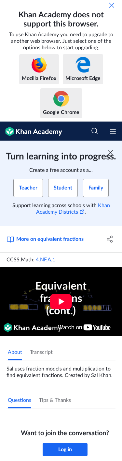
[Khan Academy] (31, 131)
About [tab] (15, 352)
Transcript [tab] (41, 352)
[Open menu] (113, 131)
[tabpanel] (61, 369)
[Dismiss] (111, 5)
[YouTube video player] (61, 301)
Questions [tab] (19, 400)
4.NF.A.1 (45, 259)
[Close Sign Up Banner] (110, 152)
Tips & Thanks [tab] (55, 400)
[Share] (109, 239)
